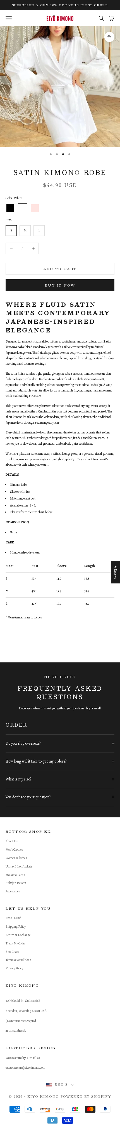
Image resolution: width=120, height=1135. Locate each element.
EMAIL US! (13, 918)
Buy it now (60, 285)
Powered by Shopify (86, 1096)
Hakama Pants (15, 875)
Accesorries (13, 891)
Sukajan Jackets (16, 883)
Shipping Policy (16, 926)
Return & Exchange (18, 935)
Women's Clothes (16, 858)
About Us (12, 841)
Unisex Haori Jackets (19, 866)
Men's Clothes (14, 849)
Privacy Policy (14, 968)
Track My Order (15, 943)
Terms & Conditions (18, 960)
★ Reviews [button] (115, 572)
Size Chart (12, 951)
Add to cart (60, 268)
